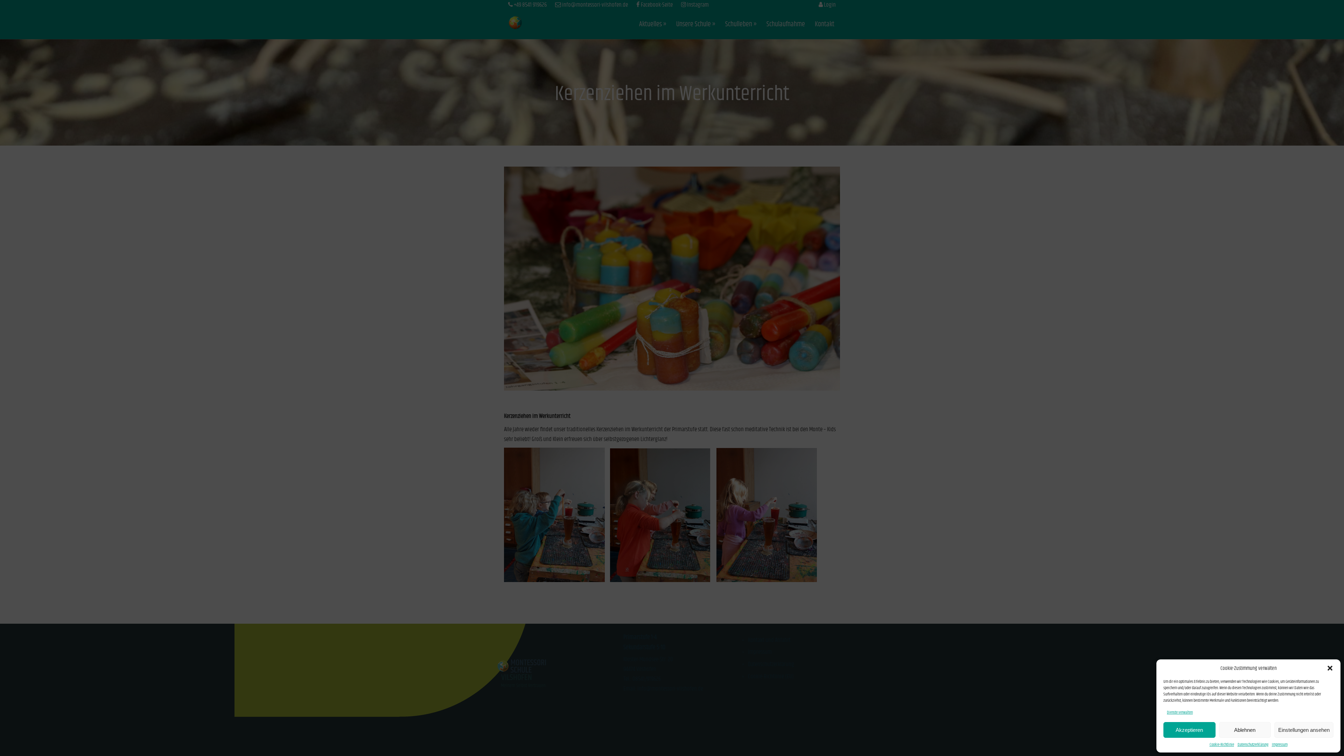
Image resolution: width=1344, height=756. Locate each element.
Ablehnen (1244, 730)
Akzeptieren (1189, 730)
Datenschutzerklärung (1253, 744)
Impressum (1280, 744)
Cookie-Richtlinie (1222, 744)
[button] (1330, 668)
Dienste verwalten (1180, 712)
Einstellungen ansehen (1304, 730)
